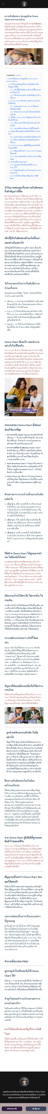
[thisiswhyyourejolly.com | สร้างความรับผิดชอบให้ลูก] (24, 4)
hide (18, 75)
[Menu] (3, 4)
